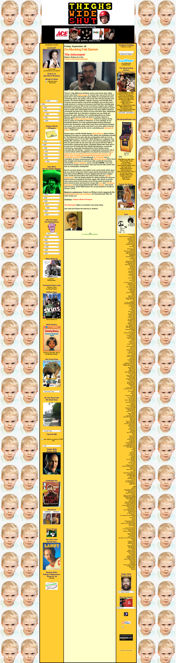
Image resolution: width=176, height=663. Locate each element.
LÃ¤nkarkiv (132, 535)
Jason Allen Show (130, 337)
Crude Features (131, 284)
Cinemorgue (132, 275)
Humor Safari (132, 524)
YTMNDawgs (132, 483)
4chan (133, 487)
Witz (134, 470)
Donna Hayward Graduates (126, 96)
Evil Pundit (132, 304)
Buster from (77, 155)
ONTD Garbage (131, 543)
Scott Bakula (99, 157)
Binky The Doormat (130, 253)
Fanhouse (132, 514)
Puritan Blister (131, 410)
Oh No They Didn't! (130, 387)
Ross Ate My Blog (131, 422)
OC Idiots (133, 386)
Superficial (132, 440)
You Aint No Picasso (130, 481)
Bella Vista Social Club (129, 251)
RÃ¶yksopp (51, 279)
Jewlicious (132, 342)
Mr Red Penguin (131, 376)
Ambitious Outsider (130, 244)
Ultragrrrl (133, 458)
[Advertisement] (90, 237)
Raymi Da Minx (131, 413)
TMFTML (133, 449)
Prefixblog (132, 406)
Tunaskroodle (132, 455)
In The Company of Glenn (129, 528)
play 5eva (126, 159)
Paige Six (133, 393)
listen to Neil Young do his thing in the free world (126, 162)
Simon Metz (132, 431)
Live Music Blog (131, 359)
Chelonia (133, 270)
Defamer (133, 293)
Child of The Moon (130, 506)
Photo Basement (131, 545)
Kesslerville (132, 351)
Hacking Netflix (131, 319)
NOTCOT (133, 539)
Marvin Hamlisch (80, 163)
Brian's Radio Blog (130, 261)
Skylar (133, 433)
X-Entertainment (131, 478)
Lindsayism (132, 358)
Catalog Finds (132, 500)
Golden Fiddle (131, 314)
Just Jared (132, 348)
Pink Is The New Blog (130, 400)
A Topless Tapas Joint (126, 102)
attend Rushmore (126, 170)
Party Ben (132, 396)
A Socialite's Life (131, 238)
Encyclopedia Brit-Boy (129, 303)
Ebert (134, 300)
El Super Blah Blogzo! (130, 302)
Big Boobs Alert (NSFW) (129, 496)
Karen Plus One (131, 350)
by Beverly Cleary (52, 353)
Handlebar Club (131, 320)
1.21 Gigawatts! (131, 234)
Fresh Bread (132, 309)
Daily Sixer (132, 290)
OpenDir (133, 392)
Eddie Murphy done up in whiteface (78, 194)
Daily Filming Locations (129, 509)
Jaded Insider (132, 336)
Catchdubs (132, 266)
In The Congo (132, 331)
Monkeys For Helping (130, 372)
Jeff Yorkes (132, 340)
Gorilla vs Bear (131, 317)
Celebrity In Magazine (130, 503)
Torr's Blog (132, 453)
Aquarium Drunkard (130, 493)
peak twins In (126, 178)
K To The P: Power (130, 349)
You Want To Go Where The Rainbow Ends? (126, 100)
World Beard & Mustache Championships (129, 473)
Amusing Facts (131, 491)
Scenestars (132, 427)
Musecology (132, 377)
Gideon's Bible (131, 311)
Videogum (132, 562)
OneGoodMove (131, 391)
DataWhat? (132, 291)
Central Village (131, 269)
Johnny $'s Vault (131, 344)
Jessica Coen (132, 341)
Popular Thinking (131, 405)
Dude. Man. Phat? (131, 299)
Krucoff (133, 354)
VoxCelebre (132, 467)
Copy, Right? (132, 280)
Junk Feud (132, 347)
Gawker (133, 310)
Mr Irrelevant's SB (130, 375)
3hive (134, 235)
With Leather (132, 567)
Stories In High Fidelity (129, 559)
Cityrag (133, 276)
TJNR (134, 448)
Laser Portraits (131, 536)
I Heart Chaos (132, 525)
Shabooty (133, 430)
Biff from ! (75, 157)
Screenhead (132, 428)
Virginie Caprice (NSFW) (129, 564)
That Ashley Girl (131, 443)
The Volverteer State (126, 108)
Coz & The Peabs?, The (129, 282)
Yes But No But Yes (130, 480)
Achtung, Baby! (131, 239)
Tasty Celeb (132, 560)
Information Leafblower (129, 332)
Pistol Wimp (132, 401)
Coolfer (133, 279)
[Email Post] (90, 233)
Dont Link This (131, 295)
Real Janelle (132, 414)
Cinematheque (131, 274)
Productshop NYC (131, 409)
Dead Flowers (132, 512)
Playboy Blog (132, 548)
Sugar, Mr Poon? (131, 439)
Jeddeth (133, 339)
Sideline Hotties (131, 555)
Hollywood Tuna (131, 323)
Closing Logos (131, 507)
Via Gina (133, 463)
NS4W (133, 540)
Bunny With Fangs (130, 498)
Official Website (82, 59)
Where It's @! (126, 104)
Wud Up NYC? (132, 477)
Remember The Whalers (129, 416)
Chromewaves (131, 272)
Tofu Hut (133, 451)
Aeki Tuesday (132, 242)
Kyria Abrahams (131, 355)
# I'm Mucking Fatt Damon (90, 234)
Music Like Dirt (131, 379)
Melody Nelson (131, 367)
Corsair (133, 281)
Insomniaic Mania (131, 335)
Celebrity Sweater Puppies (128, 505)
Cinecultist (132, 273)
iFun (134, 526)
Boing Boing (132, 258)
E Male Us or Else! (126, 47)
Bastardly (133, 249)
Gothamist (132, 318)
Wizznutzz (133, 471)
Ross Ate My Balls (130, 421)
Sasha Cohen (132, 424)
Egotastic (133, 301)
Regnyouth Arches (130, 415)
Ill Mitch (133, 330)
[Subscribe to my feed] (126, 619)
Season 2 (51, 319)
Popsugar (133, 404)
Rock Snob (132, 419)
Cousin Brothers (131, 508)
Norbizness (132, 385)
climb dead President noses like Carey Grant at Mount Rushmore (126, 167)
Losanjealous (132, 360)
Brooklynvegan (131, 263)
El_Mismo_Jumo (131, 513)
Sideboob (133, 554)
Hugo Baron (132, 325)
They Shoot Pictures (130, 444)
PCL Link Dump (131, 397)
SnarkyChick (132, 435)
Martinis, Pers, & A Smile (129, 364)
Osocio (133, 544)
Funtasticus (132, 517)
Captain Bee (132, 265)
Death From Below (130, 292)
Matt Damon (82, 95)
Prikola (133, 549)
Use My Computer (131, 459)
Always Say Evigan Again (126, 98)
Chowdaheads (131, 271)
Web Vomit (132, 468)
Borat (134, 260)
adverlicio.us (132, 241)
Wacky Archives (131, 565)
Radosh (133, 412)
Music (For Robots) (130, 378)
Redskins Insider (131, 551)
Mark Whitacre (97, 133)
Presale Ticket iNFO (130, 407)
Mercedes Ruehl (100, 159)
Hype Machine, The (130, 326)
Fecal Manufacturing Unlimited (127, 515)
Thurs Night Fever (130, 447)
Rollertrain (132, 420)
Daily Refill (132, 288)
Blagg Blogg (132, 254)
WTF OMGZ (132, 476)
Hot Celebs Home (131, 522)
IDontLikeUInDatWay (130, 329)
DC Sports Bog (131, 511)
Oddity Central (131, 542)
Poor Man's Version (130, 402)
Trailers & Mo (69, 59)
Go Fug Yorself (131, 313)
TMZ (134, 450)
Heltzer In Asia (131, 322)
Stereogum (132, 437)
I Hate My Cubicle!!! (130, 327)
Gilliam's (83, 119)
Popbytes (133, 403)
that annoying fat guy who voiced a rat (96, 154)
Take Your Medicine (130, 442)
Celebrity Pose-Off (130, 504)
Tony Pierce (132, 452)
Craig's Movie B (131, 283)
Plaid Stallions (131, 546)
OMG (134, 390)
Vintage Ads (132, 563)
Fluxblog (133, 307)
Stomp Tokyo (132, 438)
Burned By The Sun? (130, 264)
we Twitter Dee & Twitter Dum (126, 64)
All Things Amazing (130, 490)
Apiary (133, 245)
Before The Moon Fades (129, 495)
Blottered (133, 257)
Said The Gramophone (129, 423)
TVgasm (133, 456)
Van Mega (133, 460)
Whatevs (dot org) (131, 469)
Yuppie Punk (132, 484)
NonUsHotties (132, 384)
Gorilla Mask (132, 316)
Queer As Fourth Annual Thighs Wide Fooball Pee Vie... (126, 106)
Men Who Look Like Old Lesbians (127, 537)
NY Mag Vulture (131, 541)
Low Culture (132, 362)
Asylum (133, 494)
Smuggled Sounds (130, 556)
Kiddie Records (131, 353)
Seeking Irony (131, 429)
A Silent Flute (132, 237)
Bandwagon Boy (131, 248)
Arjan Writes (132, 246)
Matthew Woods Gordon (129, 365)
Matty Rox (132, 366)
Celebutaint (132, 267)
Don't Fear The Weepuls (126, 95)
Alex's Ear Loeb (131, 243)
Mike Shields (132, 368)
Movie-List (132, 374)
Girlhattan (132, 312)
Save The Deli (131, 552)
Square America (131, 558)
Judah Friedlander (130, 346)
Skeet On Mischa (131, 432)
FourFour (133, 308)
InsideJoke (132, 334)
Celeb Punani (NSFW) (130, 502)
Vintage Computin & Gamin (128, 466)
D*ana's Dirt (132, 285)
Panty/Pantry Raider (130, 395)
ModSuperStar (131, 370)
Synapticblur (132, 441)
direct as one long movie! (126, 172)
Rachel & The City (130, 411)
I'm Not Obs (132, 328)
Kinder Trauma (131, 534)
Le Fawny (133, 357)
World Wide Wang (131, 475)
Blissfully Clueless (130, 256)
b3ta (134, 247)
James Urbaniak (131, 533)
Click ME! (51, 578)
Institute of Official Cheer (129, 531)
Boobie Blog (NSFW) (130, 497)
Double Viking (131, 297)
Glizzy (133, 518)
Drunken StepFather (130, 298)
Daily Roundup (131, 289)
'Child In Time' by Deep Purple (51, 288)
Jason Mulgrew (131, 338)
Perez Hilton (132, 398)
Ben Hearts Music (131, 252)
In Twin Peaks (131, 530)
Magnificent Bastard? (130, 363)
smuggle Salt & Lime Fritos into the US (126, 175)
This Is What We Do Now (129, 446)
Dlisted (133, 294)
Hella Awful (132, 321)
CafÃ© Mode (132, 499)
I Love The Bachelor (130, 527)
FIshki (133, 516)
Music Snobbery (131, 382)
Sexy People (132, 553)
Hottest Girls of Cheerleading (128, 523)
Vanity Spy (132, 561)
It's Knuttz (133, 532)
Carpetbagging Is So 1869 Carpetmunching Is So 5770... (126, 93)
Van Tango (132, 461)
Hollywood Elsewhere (130, 521)
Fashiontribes (132, 305)
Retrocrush (132, 418)
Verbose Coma (131, 462)
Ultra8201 (133, 457)
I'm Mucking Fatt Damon (81, 49)
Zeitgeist (133, 569)
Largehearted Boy (130, 356)
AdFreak (133, 488)
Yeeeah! (133, 479)
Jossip (133, 345)
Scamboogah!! (131, 425)
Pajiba (133, 394)
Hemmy (133, 519)
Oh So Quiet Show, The (129, 388)
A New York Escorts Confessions (127, 236)
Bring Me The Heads (130, 262)
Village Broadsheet (130, 465)
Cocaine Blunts (131, 277)
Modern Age (132, 369)
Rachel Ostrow (131, 550)
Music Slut (132, 381)
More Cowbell (132, 373)
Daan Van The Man (130, 286)
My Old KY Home (131, 383)
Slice (134, 434)
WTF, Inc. (133, 568)
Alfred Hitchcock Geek (129, 489)
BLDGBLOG (132, 255)
